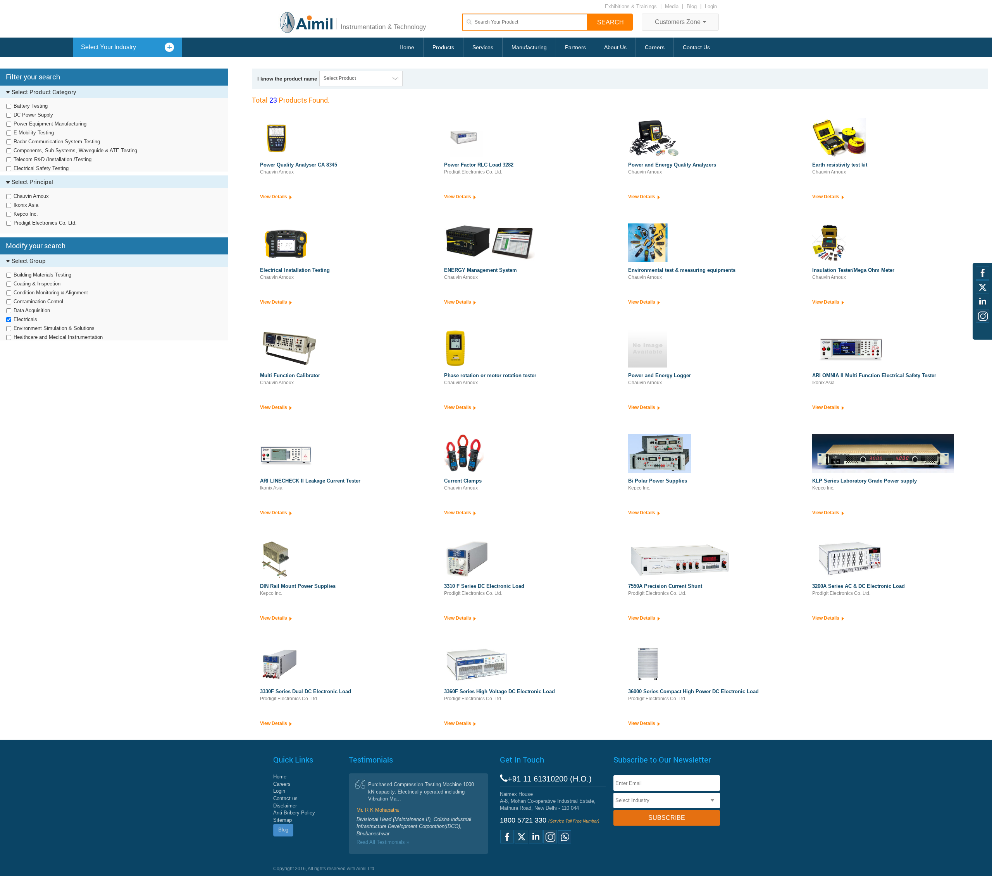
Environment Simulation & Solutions (54, 328)
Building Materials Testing (42, 275)
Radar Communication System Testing (57, 141)
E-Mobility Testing (34, 133)
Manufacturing (529, 47)
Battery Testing (31, 106)
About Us (615, 47)
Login (711, 6)
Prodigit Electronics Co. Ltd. (45, 223)
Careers (655, 47)
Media (672, 6)
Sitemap (282, 820)
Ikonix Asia (26, 205)
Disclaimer (285, 806)
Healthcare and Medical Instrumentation (58, 337)
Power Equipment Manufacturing (50, 124)
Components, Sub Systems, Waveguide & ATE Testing (75, 150)
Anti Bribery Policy (294, 813)
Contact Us (696, 47)
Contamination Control (38, 301)
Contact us (285, 798)
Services (482, 47)
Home (407, 47)
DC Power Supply (33, 115)
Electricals (25, 319)
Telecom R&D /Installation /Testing (52, 159)
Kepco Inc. (26, 214)
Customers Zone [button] (678, 22)
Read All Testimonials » (382, 842)
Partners (575, 47)
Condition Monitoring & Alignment (51, 292)
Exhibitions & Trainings (631, 6)
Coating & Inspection (37, 284)
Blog (692, 6)
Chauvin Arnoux (31, 196)
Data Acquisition (32, 310)
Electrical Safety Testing (41, 168)
